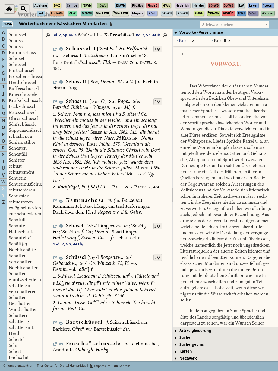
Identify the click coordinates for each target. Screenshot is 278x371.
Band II (220, 40)
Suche (184, 337)
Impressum (101, 366)
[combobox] (234, 24)
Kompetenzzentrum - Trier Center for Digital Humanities (46, 366)
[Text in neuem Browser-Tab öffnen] (193, 40)
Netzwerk (188, 358)
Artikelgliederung (195, 330)
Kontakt (124, 366)
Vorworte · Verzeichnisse (201, 32)
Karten (185, 351)
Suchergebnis (191, 344)
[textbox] (234, 25)
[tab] (225, 32)
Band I (184, 40)
